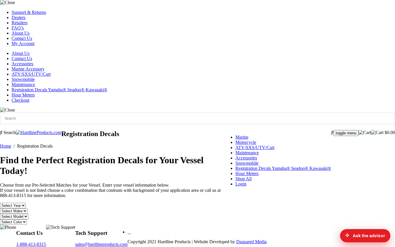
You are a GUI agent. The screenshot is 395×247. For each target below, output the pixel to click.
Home (5, 146)
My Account (23, 43)
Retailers (19, 22)
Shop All (243, 178)
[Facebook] (129, 231)
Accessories (22, 63)
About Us (20, 33)
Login (240, 183)
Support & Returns (29, 12)
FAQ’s (18, 27)
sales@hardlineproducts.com (101, 244)
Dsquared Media (251, 241)
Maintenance (23, 84)
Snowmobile (23, 79)
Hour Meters (23, 94)
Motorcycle (245, 142)
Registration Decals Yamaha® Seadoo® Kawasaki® (59, 89)
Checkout (20, 100)
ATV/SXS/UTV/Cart (31, 74)
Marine (241, 137)
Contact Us (22, 38)
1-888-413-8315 (31, 244)
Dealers (18, 17)
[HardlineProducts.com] (38, 132)
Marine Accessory (28, 68)
